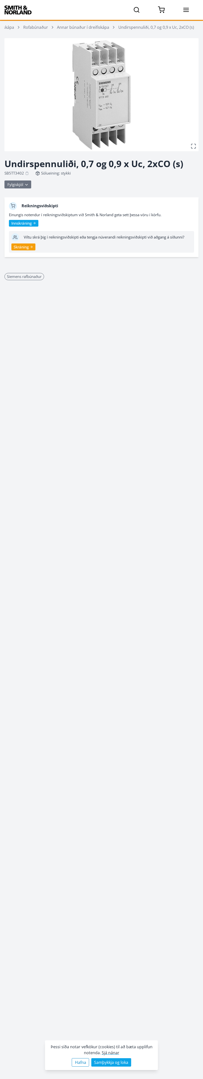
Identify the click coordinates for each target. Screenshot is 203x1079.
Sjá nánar (110, 1052)
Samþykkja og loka (111, 1062)
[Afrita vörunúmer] (27, 173)
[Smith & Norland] (17, 10)
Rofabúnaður (35, 27)
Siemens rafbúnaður (24, 276)
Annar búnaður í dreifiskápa (83, 27)
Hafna (80, 1062)
